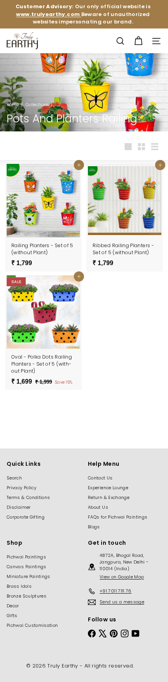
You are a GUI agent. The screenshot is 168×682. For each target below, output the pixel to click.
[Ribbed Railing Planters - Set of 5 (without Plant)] (124, 217)
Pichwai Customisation (32, 625)
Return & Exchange (108, 497)
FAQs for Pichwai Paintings (117, 517)
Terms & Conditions (28, 497)
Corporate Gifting (26, 517)
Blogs (94, 527)
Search (14, 478)
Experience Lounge (108, 488)
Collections (36, 105)
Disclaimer (19, 507)
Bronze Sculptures (26, 596)
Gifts (12, 615)
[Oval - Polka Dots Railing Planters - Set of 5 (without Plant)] (43, 332)
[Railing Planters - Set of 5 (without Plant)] (43, 217)
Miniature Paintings (28, 576)
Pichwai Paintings (26, 557)
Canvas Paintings (26, 567)
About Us (98, 507)
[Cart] (138, 41)
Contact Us (100, 478)
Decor (13, 606)
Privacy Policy (21, 488)
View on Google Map (122, 577)
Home (13, 105)
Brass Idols (19, 586)
